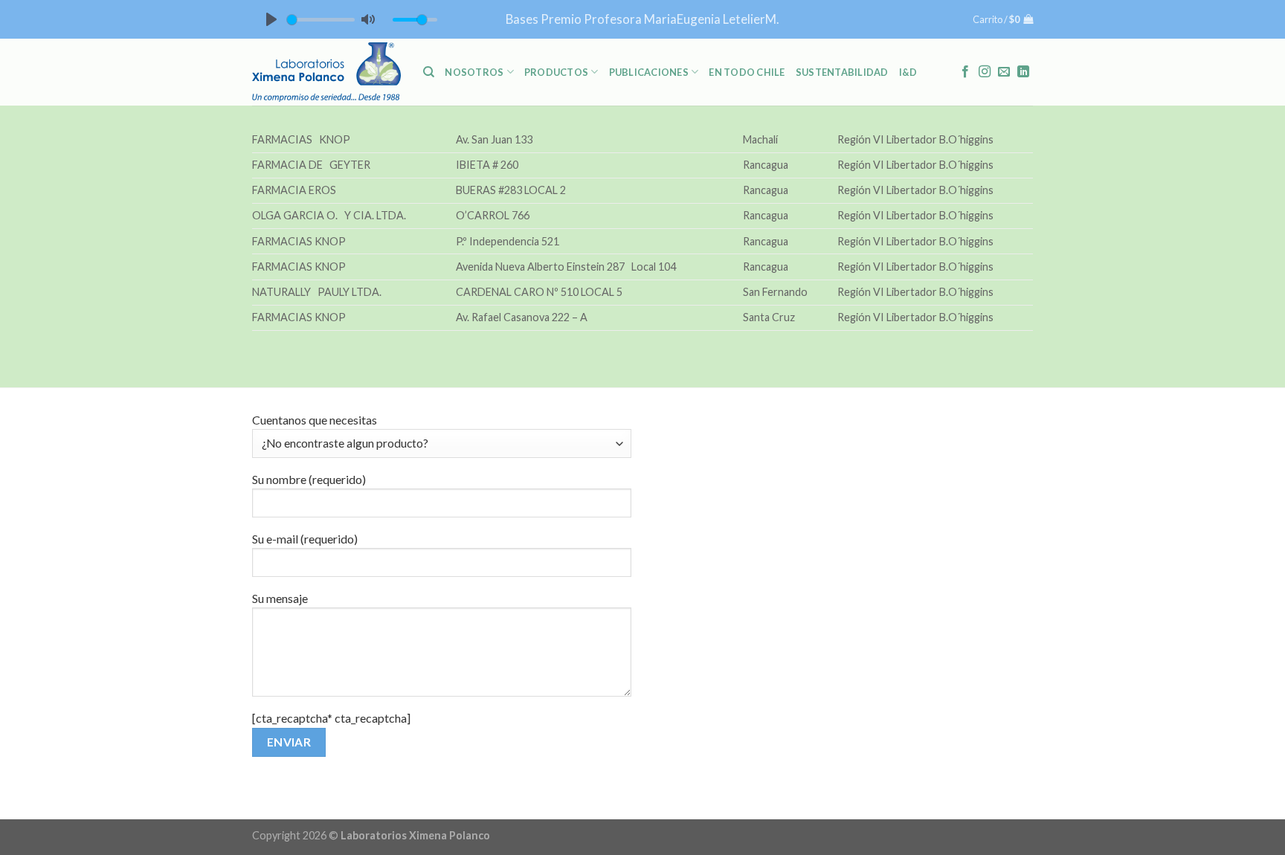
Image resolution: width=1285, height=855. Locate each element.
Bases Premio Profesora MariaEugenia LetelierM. (642, 19)
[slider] (321, 20)
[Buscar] (428, 72)
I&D (908, 72)
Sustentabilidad (842, 72)
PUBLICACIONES (649, 72)
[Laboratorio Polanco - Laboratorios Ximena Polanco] (326, 72)
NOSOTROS (474, 72)
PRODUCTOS (556, 72)
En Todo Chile (747, 72)
